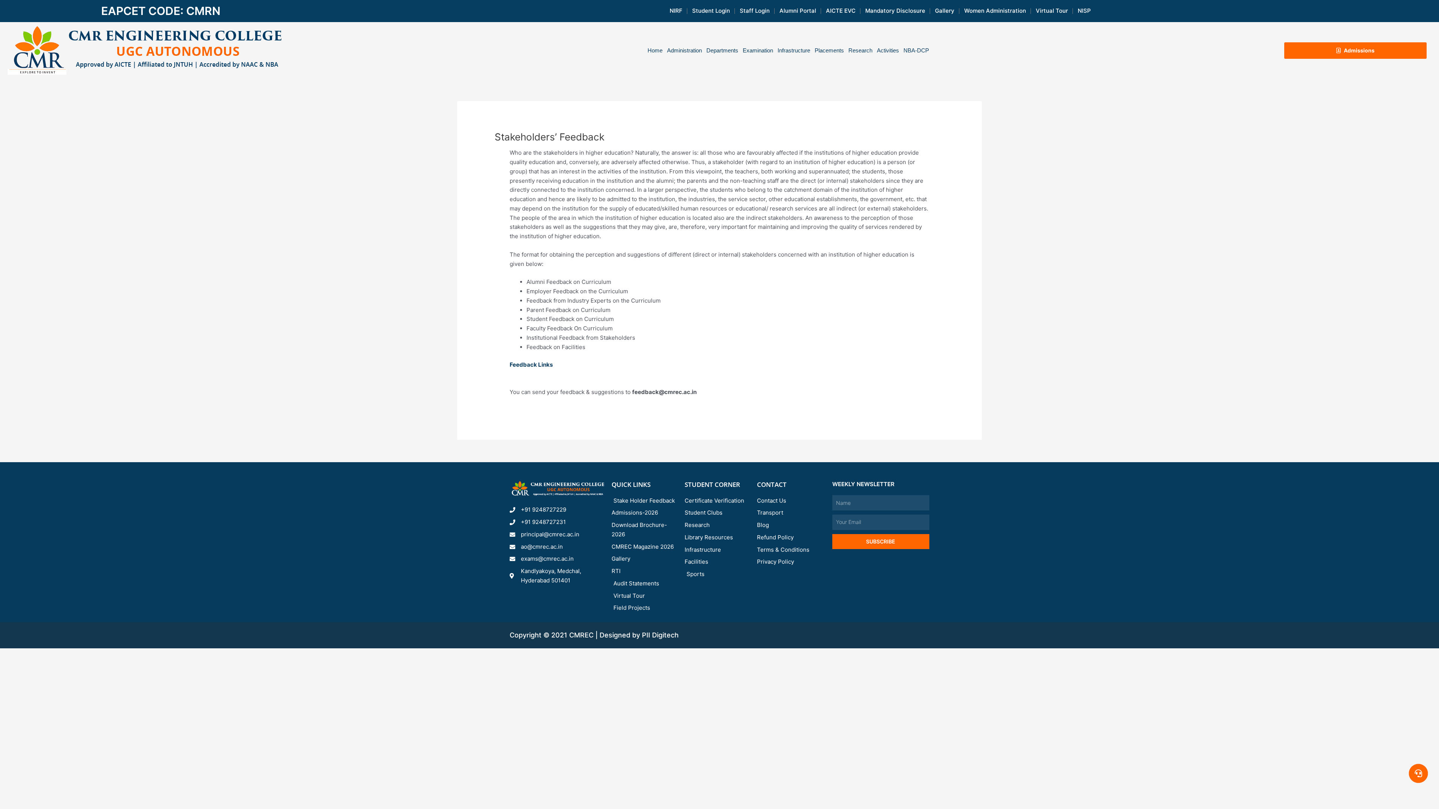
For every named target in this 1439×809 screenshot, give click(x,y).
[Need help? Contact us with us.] (1418, 773)
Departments (722, 50)
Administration (684, 50)
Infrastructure (794, 50)
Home (655, 50)
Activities (888, 50)
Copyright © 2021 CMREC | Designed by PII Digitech (594, 635)
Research (860, 50)
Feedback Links (532, 364)
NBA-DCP (916, 50)
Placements (829, 50)
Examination (758, 50)
